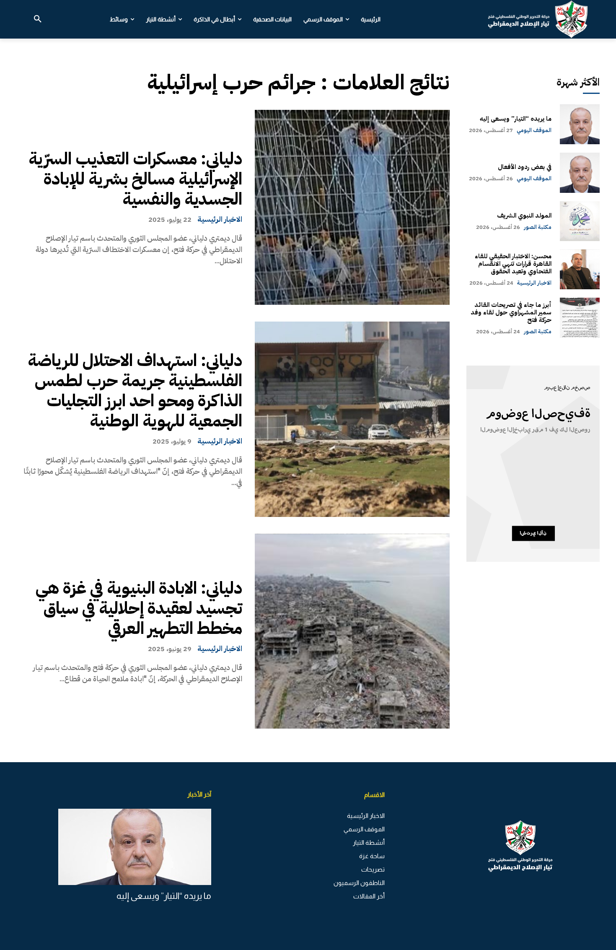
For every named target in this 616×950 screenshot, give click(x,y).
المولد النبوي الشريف (524, 215)
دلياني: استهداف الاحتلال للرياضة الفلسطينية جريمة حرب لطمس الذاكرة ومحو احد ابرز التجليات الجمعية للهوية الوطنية (135, 390)
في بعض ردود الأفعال (524, 166)
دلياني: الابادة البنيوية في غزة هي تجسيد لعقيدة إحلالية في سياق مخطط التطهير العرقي (139, 608)
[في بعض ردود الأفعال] (580, 172)
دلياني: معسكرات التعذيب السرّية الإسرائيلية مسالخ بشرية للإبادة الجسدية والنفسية (135, 179)
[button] (38, 19)
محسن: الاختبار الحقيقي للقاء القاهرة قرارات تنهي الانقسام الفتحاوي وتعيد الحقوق (513, 264)
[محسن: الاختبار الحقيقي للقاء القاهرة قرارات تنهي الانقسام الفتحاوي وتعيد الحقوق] (580, 269)
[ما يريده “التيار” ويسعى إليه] (580, 124)
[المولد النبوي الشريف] (580, 221)
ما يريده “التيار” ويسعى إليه (515, 118)
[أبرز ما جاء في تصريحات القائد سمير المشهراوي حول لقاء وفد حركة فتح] (580, 317)
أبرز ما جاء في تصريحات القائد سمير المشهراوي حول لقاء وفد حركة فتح (511, 312)
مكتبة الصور (537, 227)
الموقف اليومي (534, 130)
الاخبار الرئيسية (219, 219)
